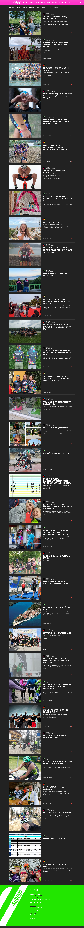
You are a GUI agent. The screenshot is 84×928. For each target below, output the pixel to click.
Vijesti (37, 7)
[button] (73, 7)
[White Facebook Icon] (78, 2)
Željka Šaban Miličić (34, 917)
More (61, 7)
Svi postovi (11, 7)
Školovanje (43, 7)
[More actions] (72, 14)
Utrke (50, 7)
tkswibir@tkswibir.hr (38, 897)
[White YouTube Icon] (83, 2)
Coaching (31, 7)
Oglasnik (56, 7)
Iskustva (25, 7)
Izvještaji (19, 7)
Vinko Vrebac (33, 913)
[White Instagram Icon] (80, 2)
